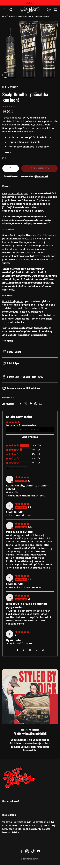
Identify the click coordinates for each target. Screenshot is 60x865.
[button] (4, 10)
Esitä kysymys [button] (30, 436)
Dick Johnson (10, 86)
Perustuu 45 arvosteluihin (21, 425)
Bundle (12, 16)
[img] (22, 477)
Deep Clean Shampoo (15, 193)
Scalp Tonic (9, 235)
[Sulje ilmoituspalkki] (57, 2)
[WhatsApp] (35, 403)
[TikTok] (33, 851)
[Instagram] (27, 851)
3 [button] (30, 650)
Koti (4, 16)
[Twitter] (25, 403)
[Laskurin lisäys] (16, 168)
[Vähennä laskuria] (5, 168)
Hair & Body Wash (12, 301)
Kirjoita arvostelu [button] (30, 429)
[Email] (40, 403)
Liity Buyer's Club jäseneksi (29, 3)
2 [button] (23, 650)
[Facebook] (21, 403)
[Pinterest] (30, 403)
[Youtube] (38, 851)
